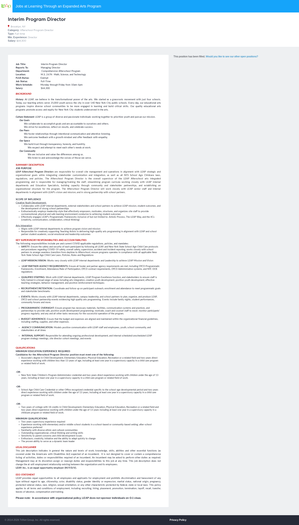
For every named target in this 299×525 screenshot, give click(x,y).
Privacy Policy (178, 520)
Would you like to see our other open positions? (232, 56)
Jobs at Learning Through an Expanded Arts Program (58, 6)
